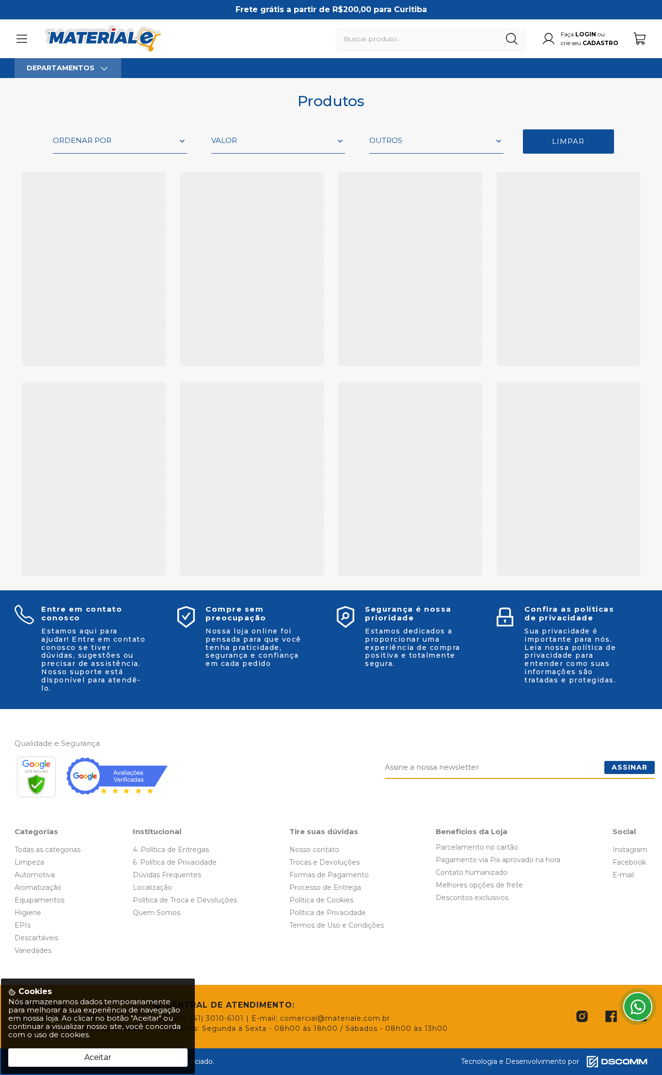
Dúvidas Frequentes (167, 874)
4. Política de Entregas (171, 849)
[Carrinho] (640, 38)
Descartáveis (36, 937)
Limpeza (29, 862)
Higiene (28, 912)
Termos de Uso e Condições (336, 925)
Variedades (33, 950)
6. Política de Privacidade (175, 862)
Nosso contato (314, 849)
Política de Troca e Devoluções (185, 900)
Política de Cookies (321, 900)
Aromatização (38, 887)
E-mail (623, 874)
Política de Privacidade (327, 912)
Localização (152, 887)
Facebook (629, 862)
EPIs (23, 925)
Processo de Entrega (325, 887)
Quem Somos (156, 912)
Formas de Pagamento (329, 874)
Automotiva (35, 874)
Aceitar (97, 1057)
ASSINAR (629, 767)
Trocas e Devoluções (324, 862)
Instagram (630, 849)
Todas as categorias (47, 849)
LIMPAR (568, 141)
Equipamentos (39, 900)
